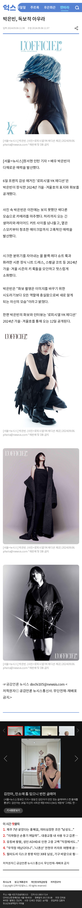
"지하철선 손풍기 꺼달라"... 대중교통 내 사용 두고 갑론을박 (41, 836)
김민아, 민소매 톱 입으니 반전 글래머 (30, 794)
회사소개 (7, 882)
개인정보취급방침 (39, 882)
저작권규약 (56, 882)
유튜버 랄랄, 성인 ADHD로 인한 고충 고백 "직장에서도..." (41, 842)
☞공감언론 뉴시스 (16, 684)
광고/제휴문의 (21, 882)
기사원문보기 (13, 810)
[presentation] (4, 731)
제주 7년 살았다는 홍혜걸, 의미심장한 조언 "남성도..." (38, 829)
